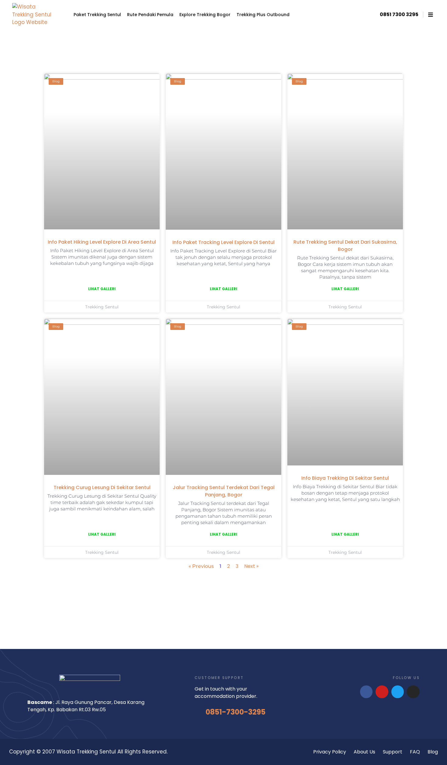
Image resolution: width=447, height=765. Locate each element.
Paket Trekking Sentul (97, 15)
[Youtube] (382, 691)
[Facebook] (366, 691)
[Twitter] (397, 691)
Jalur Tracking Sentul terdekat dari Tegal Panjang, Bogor (224, 491)
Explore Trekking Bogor (204, 15)
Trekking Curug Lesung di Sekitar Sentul (102, 487)
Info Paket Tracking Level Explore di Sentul (223, 242)
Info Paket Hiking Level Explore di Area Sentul (102, 241)
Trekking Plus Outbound (263, 15)
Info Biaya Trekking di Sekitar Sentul (345, 478)
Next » (251, 566)
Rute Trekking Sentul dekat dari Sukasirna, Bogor (345, 245)
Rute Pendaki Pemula (150, 15)
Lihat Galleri (102, 288)
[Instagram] (413, 691)
